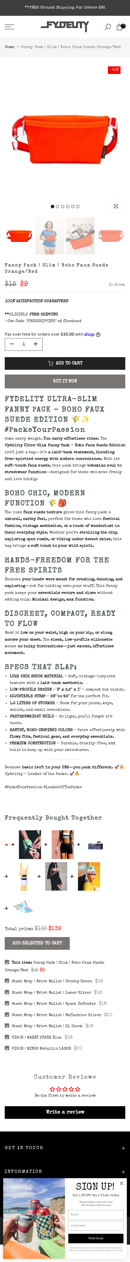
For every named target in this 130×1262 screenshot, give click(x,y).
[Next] (113, 139)
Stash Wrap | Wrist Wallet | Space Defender (54, 1004)
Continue (95, 1238)
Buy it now (65, 381)
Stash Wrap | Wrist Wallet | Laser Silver (51, 993)
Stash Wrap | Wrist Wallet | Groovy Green (52, 981)
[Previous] (17, 139)
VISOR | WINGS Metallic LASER (41, 1049)
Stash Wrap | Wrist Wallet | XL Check (47, 1026)
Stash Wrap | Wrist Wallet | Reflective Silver (56, 1015)
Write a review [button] (65, 1112)
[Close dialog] (122, 1183)
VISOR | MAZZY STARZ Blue (37, 1038)
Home (10, 47)
